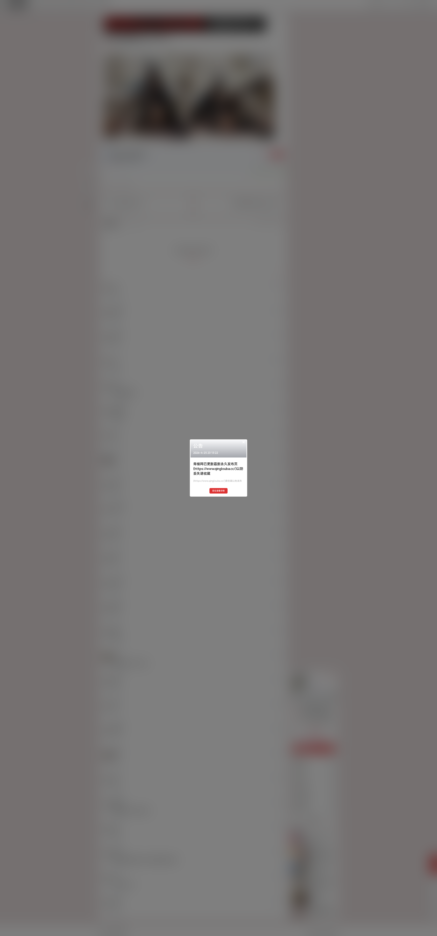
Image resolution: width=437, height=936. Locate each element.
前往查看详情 (218, 491)
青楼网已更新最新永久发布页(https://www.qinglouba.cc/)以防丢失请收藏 (218, 469)
